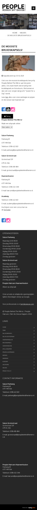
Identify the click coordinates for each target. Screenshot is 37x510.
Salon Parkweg (7, 333)
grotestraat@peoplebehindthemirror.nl (21, 170)
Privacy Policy (7, 371)
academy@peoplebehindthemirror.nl (20, 204)
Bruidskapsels (7, 342)
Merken (5, 355)
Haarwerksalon (8, 339)
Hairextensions (7, 346)
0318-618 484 (13, 167)
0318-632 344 (14, 187)
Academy (5, 361)
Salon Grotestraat (8, 336)
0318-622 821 (13, 146)
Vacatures (6, 364)
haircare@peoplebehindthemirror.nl (20, 191)
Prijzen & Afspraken (8, 352)
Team (4, 330)
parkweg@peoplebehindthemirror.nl (20, 150)
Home (14, 33)
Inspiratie (5, 358)
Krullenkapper (7, 349)
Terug (8, 116)
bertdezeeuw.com (27, 304)
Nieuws (23, 33)
